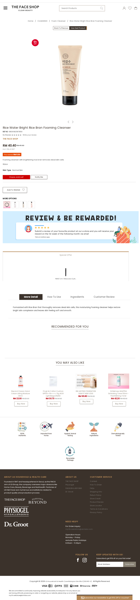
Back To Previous (61, 28)
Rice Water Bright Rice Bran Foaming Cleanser (91, 21)
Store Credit (95, 498)
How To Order (96, 485)
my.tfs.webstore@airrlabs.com (79, 529)
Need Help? (71, 521)
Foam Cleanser (59, 21)
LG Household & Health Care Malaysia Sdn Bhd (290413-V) (68, 581)
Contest (93, 481)
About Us (71, 477)
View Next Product (78, 28)
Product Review (96, 502)
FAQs (92, 488)
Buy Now (21, 403)
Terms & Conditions (99, 509)
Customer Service (101, 477)
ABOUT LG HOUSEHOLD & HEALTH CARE (25, 477)
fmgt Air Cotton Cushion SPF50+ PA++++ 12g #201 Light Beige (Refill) (53, 393)
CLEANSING (42, 21)
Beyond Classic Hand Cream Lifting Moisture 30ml (20, 393)
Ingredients (77, 296)
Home (30, 21)
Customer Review (104, 296)
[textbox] (82, 8)
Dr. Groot (69, 492)
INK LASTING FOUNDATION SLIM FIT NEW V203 (86, 392)
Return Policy (95, 495)
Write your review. (30, 135)
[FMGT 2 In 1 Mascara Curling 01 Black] (65, 272)
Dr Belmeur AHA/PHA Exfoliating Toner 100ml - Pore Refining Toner (118, 393)
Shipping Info (96, 492)
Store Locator (96, 505)
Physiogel (69, 485)
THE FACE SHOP (71, 481)
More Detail (31, 296)
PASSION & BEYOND (73, 488)
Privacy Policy (96, 512)
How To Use (54, 296)
